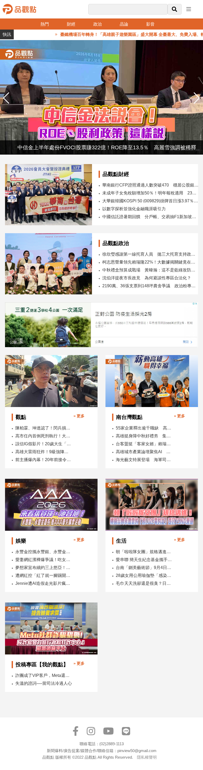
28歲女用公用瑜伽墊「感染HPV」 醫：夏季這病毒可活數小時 (144, 575)
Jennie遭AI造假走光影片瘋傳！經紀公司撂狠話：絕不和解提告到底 (43, 583)
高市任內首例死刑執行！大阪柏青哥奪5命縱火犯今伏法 (43, 436)
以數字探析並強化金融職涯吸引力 (134, 209)
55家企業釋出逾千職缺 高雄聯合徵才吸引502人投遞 (144, 428)
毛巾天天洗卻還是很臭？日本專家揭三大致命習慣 (144, 583)
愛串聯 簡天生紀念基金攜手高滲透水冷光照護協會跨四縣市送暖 (144, 560)
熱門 (44, 24)
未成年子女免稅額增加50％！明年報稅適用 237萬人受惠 (150, 193)
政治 (97, 24)
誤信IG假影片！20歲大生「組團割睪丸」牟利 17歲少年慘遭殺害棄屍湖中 (43, 444)
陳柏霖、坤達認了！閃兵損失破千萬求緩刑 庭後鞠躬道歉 (43, 428)
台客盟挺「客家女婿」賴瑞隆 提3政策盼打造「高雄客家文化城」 (144, 444)
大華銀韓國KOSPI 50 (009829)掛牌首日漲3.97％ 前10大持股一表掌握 (150, 201)
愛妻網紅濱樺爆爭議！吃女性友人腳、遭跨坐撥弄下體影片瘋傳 (43, 560)
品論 (124, 24)
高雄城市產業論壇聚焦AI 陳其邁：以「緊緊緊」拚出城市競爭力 (144, 452)
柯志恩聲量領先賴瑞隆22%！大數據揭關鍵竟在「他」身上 (151, 262)
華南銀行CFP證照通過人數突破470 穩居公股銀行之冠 (150, 185)
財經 (71, 24)
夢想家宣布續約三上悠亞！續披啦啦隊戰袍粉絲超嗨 (43, 568)
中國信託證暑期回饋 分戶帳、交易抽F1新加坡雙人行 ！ (150, 217)
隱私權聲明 (147, 757)
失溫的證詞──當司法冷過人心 (43, 683)
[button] (196, 98)
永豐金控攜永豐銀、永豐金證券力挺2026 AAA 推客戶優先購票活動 (43, 552)
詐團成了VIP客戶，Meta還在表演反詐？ (43, 675)
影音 (150, 24)
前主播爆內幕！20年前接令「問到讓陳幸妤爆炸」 (43, 460)
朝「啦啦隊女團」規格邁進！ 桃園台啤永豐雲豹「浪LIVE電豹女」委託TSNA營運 (144, 552)
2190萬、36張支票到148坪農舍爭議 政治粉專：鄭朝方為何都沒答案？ (151, 286)
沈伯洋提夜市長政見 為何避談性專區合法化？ (146, 278)
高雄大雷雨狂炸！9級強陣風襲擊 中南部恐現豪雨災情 (43, 452)
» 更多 (79, 416)
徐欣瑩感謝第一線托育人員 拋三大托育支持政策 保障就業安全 (151, 254)
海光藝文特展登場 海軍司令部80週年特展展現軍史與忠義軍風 (144, 460)
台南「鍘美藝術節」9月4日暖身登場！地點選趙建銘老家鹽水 (144, 568)
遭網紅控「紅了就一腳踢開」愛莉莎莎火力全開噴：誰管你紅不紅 (43, 575)
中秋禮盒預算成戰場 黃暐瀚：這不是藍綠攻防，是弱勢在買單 (151, 270)
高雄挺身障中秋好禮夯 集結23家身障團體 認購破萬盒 (144, 436)
